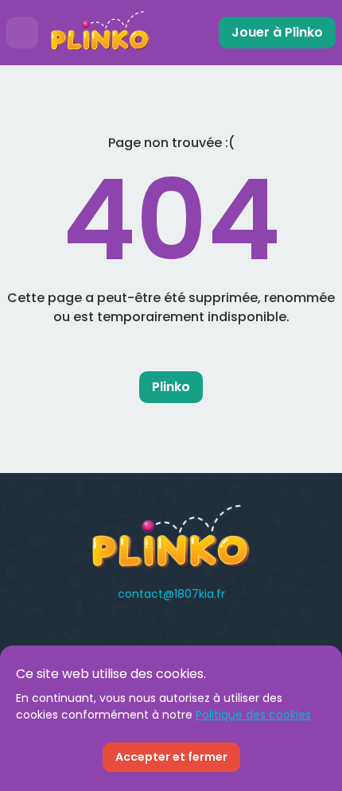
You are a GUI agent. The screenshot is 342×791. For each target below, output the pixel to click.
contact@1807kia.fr (171, 594)
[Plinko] (171, 536)
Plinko (171, 387)
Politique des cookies (253, 715)
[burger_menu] (22, 32)
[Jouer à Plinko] (100, 32)
